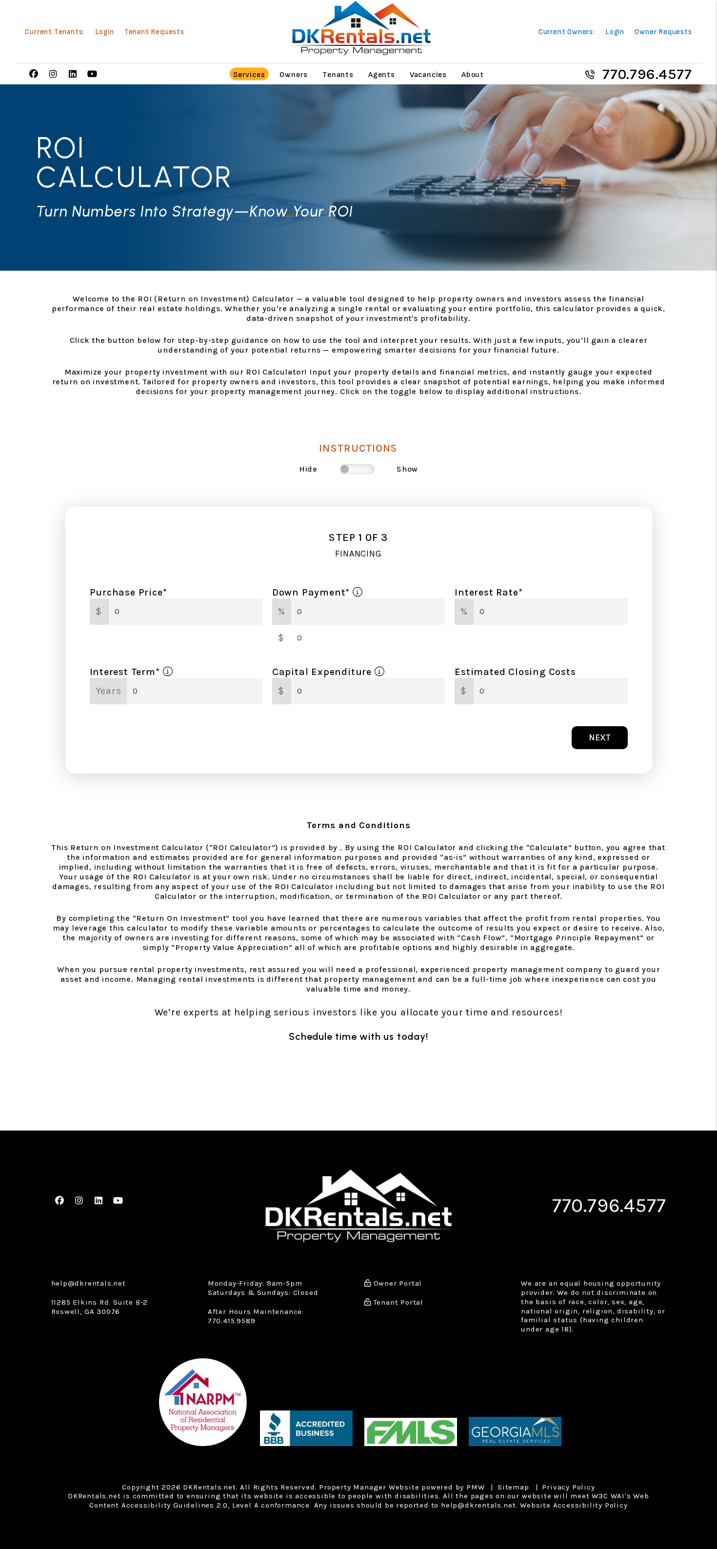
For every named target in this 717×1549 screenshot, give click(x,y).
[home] (361, 27)
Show (407, 469)
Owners (293, 74)
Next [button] (600, 737)
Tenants (338, 74)
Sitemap (513, 1487)
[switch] (357, 469)
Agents (381, 74)
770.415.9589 (232, 1320)
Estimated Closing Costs (515, 671)
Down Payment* (312, 592)
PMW (475, 1487)
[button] (33, 74)
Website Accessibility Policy (573, 1505)
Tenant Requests (154, 32)
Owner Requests (663, 32)
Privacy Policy (568, 1487)
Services (249, 74)
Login (104, 32)
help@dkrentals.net (88, 1283)
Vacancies (428, 74)
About (472, 74)
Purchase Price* (128, 592)
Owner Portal (396, 1283)
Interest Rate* (488, 592)
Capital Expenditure (323, 671)
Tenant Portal (397, 1302)
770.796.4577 (647, 74)
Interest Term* (126, 671)
